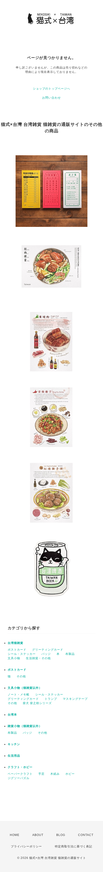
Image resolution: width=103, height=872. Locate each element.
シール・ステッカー (22, 654)
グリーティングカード (47, 649)
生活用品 (14, 755)
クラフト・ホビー (20, 767)
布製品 (70, 654)
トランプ (51, 699)
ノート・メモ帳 (18, 694)
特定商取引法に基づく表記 (73, 846)
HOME (14, 835)
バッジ (46, 654)
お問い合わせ (51, 97)
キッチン (14, 744)
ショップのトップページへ (51, 88)
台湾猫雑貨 (15, 643)
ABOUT (37, 835)
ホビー (70, 774)
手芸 (41, 774)
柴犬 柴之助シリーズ (37, 703)
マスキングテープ (75, 699)
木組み (55, 774)
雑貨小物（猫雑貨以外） (25, 726)
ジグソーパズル (18, 778)
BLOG (60, 835)
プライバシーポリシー (26, 846)
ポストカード (17, 649)
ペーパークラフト (20, 774)
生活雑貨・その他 (38, 658)
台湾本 (12, 714)
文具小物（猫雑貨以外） (25, 688)
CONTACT (85, 835)
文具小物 (14, 658)
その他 (21, 676)
